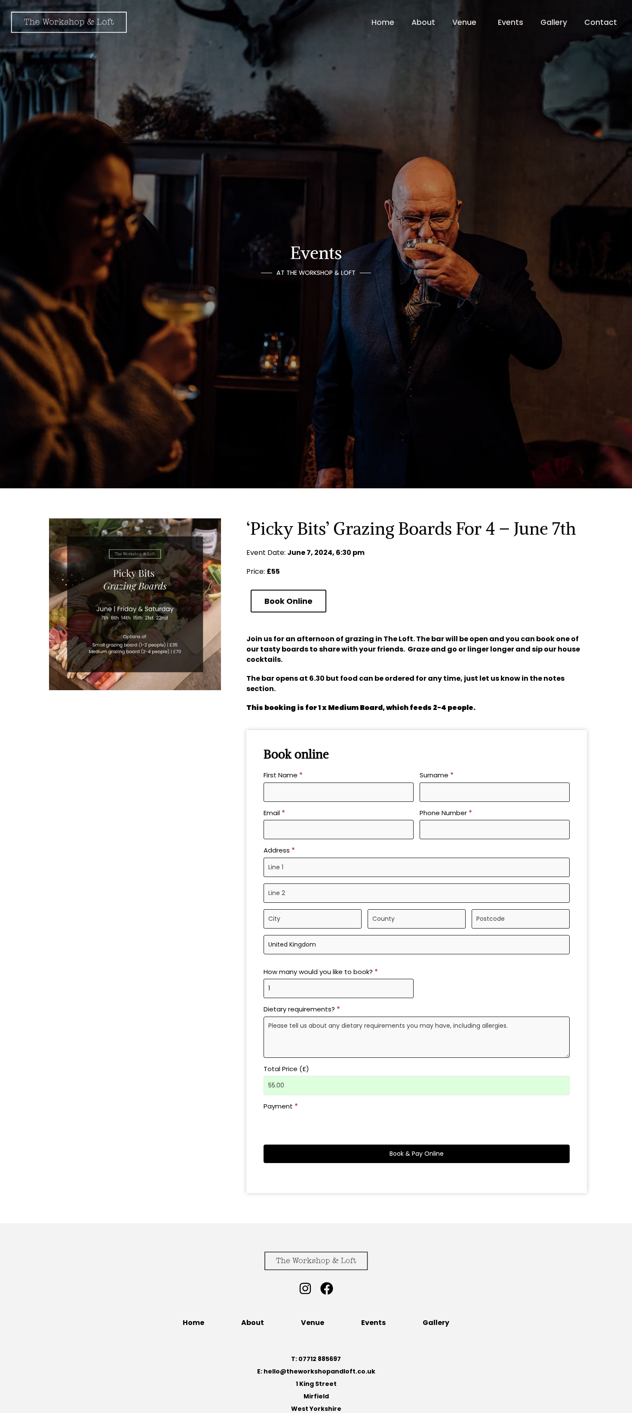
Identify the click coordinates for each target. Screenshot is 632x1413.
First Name (283, 775)
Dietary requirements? (302, 1009)
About (252, 1323)
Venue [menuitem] (464, 22)
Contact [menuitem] (600, 22)
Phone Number (446, 812)
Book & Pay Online (417, 1153)
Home (193, 1323)
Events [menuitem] (510, 22)
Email (274, 812)
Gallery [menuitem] (553, 22)
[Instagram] (305, 1288)
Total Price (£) (286, 1068)
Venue (312, 1323)
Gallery (436, 1323)
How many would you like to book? (321, 971)
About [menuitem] (423, 22)
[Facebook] (326, 1288)
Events (373, 1323)
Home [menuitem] (382, 22)
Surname (437, 775)
